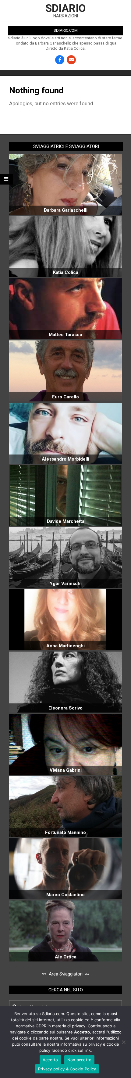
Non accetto (79, 1059)
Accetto (50, 1059)
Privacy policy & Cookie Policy (67, 1068)
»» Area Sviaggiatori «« (65, 974)
